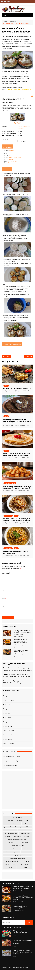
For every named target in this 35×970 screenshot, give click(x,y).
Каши (16, 515)
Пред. (7, 356)
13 (15, 946)
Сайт (3, 606)
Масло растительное (14, 163)
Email (4, 598)
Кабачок (11, 150)
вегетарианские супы (17, 845)
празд (10, 867)
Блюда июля (7, 722)
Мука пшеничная (12, 161)
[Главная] (2, 1)
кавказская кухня (11, 852)
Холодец (10, 842)
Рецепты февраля (8, 700)
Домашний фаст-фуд (11, 827)
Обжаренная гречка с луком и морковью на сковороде (22, 931)
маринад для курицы (17, 855)
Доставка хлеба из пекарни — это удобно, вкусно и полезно (23, 631)
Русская (27, 126)
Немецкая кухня (25, 833)
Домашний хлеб (25, 827)
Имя (3, 590)
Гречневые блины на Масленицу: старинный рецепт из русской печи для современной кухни (17, 421)
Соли (9, 155)
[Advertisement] (17, 790)
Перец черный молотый (14, 157)
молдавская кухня (12, 861)
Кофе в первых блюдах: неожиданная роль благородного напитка (21, 641)
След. (27, 356)
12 (15, 956)
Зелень (11, 159)
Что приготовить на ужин (10, 765)
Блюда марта (7, 704)
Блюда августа (7, 726)
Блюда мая (6, 713)
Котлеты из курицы (10, 833)
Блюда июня (7, 717)
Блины (6, 385)
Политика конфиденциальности (11, 967)
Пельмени (7, 836)
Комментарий (6, 573)
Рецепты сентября (8, 730)
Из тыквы (25, 830)
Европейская (21, 126)
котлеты (26, 852)
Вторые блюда (8, 515)
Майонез (10, 152)
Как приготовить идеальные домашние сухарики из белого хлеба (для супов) (17, 487)
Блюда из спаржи (17, 817)
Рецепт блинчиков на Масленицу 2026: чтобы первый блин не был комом (16, 454)
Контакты (25, 967)
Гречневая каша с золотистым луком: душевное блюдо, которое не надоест (16, 519)
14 (15, 935)
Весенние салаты (12, 823)
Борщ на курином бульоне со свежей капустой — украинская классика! (22, 952)
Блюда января (7, 696)
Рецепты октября (8, 735)
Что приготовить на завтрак (11, 756)
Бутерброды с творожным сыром (17, 820)
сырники (24, 867)
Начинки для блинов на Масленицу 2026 (17, 388)
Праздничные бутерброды (22, 836)
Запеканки (10, 830)
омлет (7, 864)
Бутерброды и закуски (10, 483)
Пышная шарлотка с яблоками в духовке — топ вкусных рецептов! (23, 942)
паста (14, 864)
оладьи (26, 861)
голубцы (26, 848)
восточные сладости (12, 848)
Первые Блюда (9, 391)
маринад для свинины (17, 858)
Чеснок (11, 154)
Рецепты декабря (8, 743)
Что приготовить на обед (10, 761)
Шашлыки (24, 842)
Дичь (26, 823)
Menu (6, 15)
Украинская (21, 128)
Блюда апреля (7, 709)
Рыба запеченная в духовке (17, 839)
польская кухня (25, 864)
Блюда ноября (7, 739)
